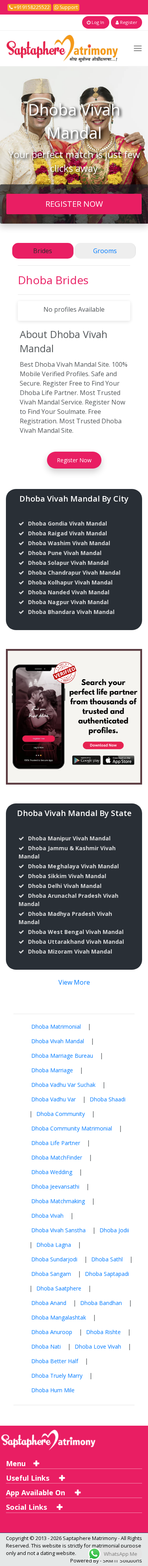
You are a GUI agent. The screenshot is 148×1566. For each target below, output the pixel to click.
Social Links (27, 1507)
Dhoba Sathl (107, 1259)
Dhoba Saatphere (58, 1288)
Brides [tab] (42, 250)
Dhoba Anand (48, 1303)
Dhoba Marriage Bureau (62, 1055)
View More (74, 982)
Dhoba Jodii (114, 1230)
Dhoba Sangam (51, 1273)
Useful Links (28, 1478)
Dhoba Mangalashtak (58, 1317)
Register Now (74, 460)
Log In (97, 22)
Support (68, 7)
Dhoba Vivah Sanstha (58, 1230)
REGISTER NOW (74, 203)
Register (128, 22)
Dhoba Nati (46, 1346)
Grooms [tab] (105, 250)
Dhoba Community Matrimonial (71, 1128)
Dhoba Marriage (52, 1070)
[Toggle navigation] (138, 48)
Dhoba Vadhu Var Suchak (63, 1084)
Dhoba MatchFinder (56, 1157)
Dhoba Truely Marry (56, 1375)
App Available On (36, 1492)
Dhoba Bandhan (101, 1303)
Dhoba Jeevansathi (55, 1186)
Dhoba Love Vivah (98, 1346)
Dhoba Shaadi (108, 1099)
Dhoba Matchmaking (58, 1201)
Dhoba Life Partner (55, 1143)
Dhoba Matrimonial (56, 1026)
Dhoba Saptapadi (107, 1273)
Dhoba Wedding (51, 1172)
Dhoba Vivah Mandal (57, 1041)
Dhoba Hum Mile (53, 1390)
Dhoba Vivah (47, 1215)
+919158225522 (31, 7)
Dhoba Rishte (103, 1332)
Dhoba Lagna (53, 1244)
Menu (16, 1463)
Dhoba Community (60, 1114)
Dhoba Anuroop (51, 1332)
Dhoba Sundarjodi (54, 1259)
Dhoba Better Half (54, 1361)
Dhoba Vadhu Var (53, 1099)
